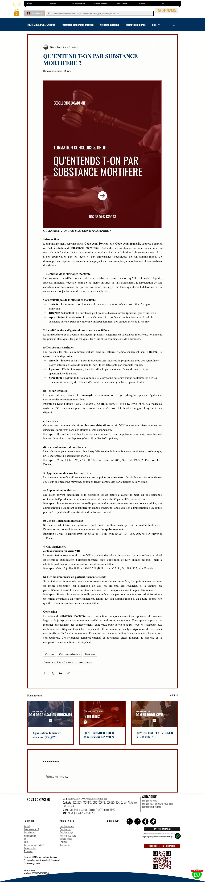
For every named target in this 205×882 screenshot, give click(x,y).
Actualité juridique (109, 24)
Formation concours (67, 826)
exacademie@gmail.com (97, 799)
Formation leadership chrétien (78, 24)
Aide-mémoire (65, 845)
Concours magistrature (69, 654)
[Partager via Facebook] (44, 673)
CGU (26, 842)
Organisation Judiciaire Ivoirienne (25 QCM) (46, 735)
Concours (49, 654)
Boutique (63, 842)
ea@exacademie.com (77, 799)
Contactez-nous (29, 832)
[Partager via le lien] (68, 673)
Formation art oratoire (68, 835)
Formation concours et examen (78, 662)
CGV (26, 838)
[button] (17, 12)
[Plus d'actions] (160, 47)
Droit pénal (90, 654)
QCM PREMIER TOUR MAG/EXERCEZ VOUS (99, 735)
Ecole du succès (66, 838)
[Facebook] (145, 821)
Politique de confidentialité (34, 845)
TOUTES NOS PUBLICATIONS (41, 24)
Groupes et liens (30, 848)
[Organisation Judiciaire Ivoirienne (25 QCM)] (50, 714)
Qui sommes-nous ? (31, 829)
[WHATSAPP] (178, 836)
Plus (154, 24)
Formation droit (65, 829)
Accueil (27, 826)
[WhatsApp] (130, 821)
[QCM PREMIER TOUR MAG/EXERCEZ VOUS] (102, 714)
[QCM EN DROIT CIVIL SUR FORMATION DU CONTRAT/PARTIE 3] (154, 714)
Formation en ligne (66, 832)
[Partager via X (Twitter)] (52, 673)
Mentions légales (30, 835)
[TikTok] (153, 821)
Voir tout (174, 694)
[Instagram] (137, 821)
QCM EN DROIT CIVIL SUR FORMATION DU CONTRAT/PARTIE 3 (154, 735)
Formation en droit (136, 24)
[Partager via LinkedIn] (60, 673)
